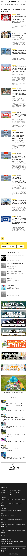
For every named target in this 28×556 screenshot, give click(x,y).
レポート (14, 490)
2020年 (3, 543)
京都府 (5, 519)
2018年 (10, 543)
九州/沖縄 (3, 529)
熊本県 (16, 530)
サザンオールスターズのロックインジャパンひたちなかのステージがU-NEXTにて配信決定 (19, 18)
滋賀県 (16, 519)
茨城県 (17, 504)
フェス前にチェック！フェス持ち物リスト (13, 392)
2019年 (7, 543)
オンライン (3, 535)
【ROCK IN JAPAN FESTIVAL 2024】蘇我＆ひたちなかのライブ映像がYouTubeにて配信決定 (19, 52)
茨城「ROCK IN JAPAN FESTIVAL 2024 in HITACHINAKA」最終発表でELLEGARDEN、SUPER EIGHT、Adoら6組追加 (18, 135)
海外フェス (3, 492)
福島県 (23, 499)
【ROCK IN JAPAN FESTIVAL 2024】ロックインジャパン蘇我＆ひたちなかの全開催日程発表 (19, 202)
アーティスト (9, 492)
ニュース (14, 14)
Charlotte (16, 554)
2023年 (14, 541)
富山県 (16, 510)
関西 (2, 518)
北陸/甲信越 (3, 508)
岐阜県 (9, 515)
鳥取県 (12, 524)
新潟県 (2, 510)
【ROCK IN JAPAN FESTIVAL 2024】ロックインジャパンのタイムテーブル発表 (19, 115)
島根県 (9, 524)
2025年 (6, 541)
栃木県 (2, 505)
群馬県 (20, 504)
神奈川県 (6, 504)
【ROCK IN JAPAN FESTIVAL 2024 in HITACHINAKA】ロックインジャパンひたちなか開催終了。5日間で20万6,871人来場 (19, 69)
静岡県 (2, 515)
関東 (2, 502)
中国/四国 (3, 522)
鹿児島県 (3, 532)
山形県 (19, 499)
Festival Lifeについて (5, 548)
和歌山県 (20, 519)
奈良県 (12, 519)
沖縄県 (12, 530)
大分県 (5, 530)
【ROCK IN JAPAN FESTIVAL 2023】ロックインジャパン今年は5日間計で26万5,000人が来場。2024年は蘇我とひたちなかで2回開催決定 (19, 220)
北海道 (2, 499)
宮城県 (12, 499)
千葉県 (10, 504)
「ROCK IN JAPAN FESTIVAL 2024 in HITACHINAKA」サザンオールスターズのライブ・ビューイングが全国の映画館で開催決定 (19, 93)
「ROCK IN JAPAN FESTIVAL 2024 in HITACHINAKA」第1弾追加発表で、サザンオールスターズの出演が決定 (19, 157)
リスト (18, 492)
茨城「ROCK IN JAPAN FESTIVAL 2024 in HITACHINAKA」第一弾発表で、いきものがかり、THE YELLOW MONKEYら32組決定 (19, 180)
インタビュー (8, 490)
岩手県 (9, 499)
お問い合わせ (22, 548)
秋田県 (16, 499)
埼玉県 (13, 504)
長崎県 (23, 530)
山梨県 (9, 510)
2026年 (2, 541)
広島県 (2, 524)
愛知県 (5, 515)
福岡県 (19, 530)
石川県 (12, 510)
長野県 (5, 510)
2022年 (18, 541)
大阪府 (2, 519)
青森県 (5, 499)
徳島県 (19, 524)
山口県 (16, 524)
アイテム (15, 492)
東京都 (2, 504)
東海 (2, 513)
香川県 (23, 524)
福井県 (19, 510)
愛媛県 (2, 526)
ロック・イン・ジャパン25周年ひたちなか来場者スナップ (19, 34)
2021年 (21, 541)
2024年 (10, 541)
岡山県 (5, 524)
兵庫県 (9, 519)
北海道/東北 (3, 497)
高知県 (5, 526)
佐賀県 (2, 530)
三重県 (12, 515)
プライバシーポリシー (14, 548)
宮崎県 (9, 530)
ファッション (19, 490)
